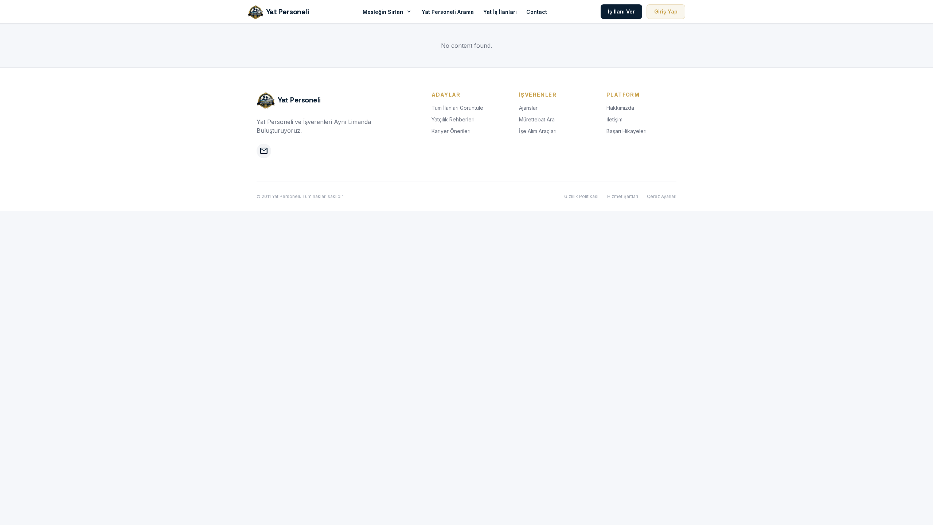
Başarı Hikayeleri (626, 131)
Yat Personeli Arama (448, 12)
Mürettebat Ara (537, 119)
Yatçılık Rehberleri (453, 119)
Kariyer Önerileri (451, 131)
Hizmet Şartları (622, 196)
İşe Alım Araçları (538, 131)
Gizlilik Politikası (581, 196)
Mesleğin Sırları (387, 12)
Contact (536, 12)
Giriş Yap (666, 11)
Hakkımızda (620, 108)
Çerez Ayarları (661, 196)
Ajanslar (528, 108)
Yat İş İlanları (500, 12)
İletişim (614, 119)
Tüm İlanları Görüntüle (457, 108)
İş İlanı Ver (621, 11)
